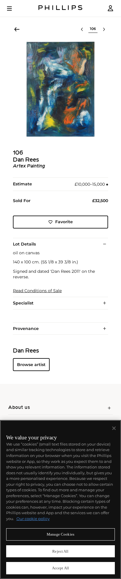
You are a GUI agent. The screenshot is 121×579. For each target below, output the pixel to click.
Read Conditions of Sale (37, 290)
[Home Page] (60, 8)
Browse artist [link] (31, 364)
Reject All (60, 551)
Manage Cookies (60, 534)
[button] (60, 89)
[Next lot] (104, 29)
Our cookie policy (33, 518)
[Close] (113, 428)
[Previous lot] (82, 29)
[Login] (110, 8)
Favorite (64, 221)
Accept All (60, 568)
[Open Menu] (13, 8)
